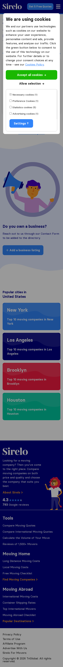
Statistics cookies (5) (24, 107)
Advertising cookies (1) (25, 113)
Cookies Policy (34, 64)
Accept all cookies (30, 75)
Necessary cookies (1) (24, 94)
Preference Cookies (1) (25, 101)
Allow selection (30, 83)
